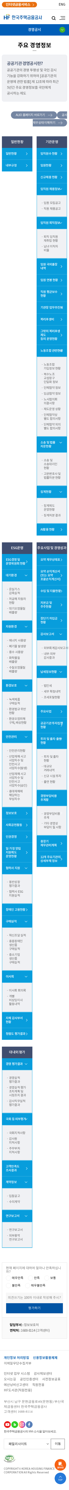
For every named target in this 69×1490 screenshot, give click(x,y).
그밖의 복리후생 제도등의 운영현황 (50, 335)
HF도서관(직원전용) (18, 1390)
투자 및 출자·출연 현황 (51, 741)
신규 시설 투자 (52, 776)
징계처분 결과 (52, 515)
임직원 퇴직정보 (50, 223)
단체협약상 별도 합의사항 (52, 417)
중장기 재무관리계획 (48, 843)
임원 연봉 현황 (49, 280)
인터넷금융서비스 (18, 5)
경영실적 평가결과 (14, 1080)
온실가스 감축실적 (14, 591)
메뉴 (61, 18)
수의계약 (14, 1202)
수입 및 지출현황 (50, 591)
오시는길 (10, 1379)
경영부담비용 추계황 (48, 798)
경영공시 (34, 30)
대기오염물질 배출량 (17, 610)
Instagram (21, 1424)
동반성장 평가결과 (14, 884)
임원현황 (45, 165)
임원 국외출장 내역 (48, 266)
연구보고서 (12, 1216)
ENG (62, 5)
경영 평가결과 (14, 1064)
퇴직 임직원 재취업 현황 (51, 238)
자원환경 (11, 626)
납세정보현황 (48, 672)
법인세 (48, 686)
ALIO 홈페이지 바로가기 (30, 115)
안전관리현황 (17, 751)
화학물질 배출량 (14, 660)
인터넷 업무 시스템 (17, 1374)
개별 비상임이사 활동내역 (16, 1000)
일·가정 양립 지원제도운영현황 (13, 852)
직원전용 (38, 1385)
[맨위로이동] (60, 1478)
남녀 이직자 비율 (51, 248)
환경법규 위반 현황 (17, 711)
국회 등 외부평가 (16, 1119)
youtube (7, 1424)
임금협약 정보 (52, 393)
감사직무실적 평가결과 (17, 1103)
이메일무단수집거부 (17, 1363)
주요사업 (45, 711)
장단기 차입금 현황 (48, 620)
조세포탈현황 (52, 697)
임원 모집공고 (52, 203)
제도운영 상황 (52, 409)
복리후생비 (47, 319)
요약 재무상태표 (50, 560)
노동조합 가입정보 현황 (52, 366)
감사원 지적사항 (14, 1140)
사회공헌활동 (14, 825)
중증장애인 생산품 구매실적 (16, 945)
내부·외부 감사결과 (49, 656)
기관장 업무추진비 (51, 307)
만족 (37, 1278)
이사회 (10, 976)
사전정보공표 (51, 1379)
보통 (53, 1278)
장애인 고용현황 (15, 909)
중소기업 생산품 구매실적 (14, 958)
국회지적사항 (17, 1133)
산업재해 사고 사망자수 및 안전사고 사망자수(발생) (18, 762)
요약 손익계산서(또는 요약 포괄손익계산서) (50, 575)
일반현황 (11, 153)
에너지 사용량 (17, 640)
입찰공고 (14, 1196)
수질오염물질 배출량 (17, 669)
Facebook (29, 1424)
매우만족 (17, 1278)
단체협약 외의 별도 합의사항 (52, 426)
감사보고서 (47, 634)
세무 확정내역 (52, 691)
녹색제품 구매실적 (14, 701)
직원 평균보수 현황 (48, 294)
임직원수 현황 (48, 153)
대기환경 (11, 575)
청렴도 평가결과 (15, 1034)
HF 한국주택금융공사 (23, 17)
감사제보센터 (43, 1374)
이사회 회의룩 (17, 990)
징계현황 (45, 492)
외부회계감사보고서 (53, 648)
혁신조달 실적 (17, 935)
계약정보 (11, 1182)
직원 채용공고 (52, 209)
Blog (14, 1424)
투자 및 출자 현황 (51, 758)
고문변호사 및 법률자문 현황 (52, 476)
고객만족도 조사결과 (12, 1168)
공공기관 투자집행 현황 (51, 725)
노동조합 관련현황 (51, 350)
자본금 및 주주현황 (46, 604)
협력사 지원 (13, 868)
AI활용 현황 (47, 529)
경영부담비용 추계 (52, 815)
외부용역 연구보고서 (16, 1237)
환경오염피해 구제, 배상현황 (18, 721)
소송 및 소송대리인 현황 (50, 464)
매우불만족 (38, 1285)
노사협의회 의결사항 (50, 401)
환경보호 (11, 685)
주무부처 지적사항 (14, 1150)
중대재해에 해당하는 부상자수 (16, 795)
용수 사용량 (16, 652)
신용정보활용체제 (45, 1358)
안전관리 (11, 737)
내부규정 (11, 165)
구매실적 (11, 921)
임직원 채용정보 (50, 189)
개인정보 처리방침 (16, 1358)
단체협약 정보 (52, 388)
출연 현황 (49, 782)
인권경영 (11, 837)
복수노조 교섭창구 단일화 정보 (51, 378)
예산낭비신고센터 (16, 1385)
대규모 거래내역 (49, 768)
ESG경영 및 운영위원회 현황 (15, 561)
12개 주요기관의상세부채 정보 (50, 859)
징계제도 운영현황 (49, 507)
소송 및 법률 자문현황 (47, 444)
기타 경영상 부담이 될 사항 (52, 825)
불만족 (16, 1285)
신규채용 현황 (48, 177)
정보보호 (11, 813)
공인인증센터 (29, 1379)
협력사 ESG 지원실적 (16, 893)
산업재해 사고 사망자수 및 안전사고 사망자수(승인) (18, 779)
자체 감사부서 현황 (14, 1020)
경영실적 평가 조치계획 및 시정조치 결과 (17, 1091)
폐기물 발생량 (17, 646)
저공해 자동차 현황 (17, 601)
